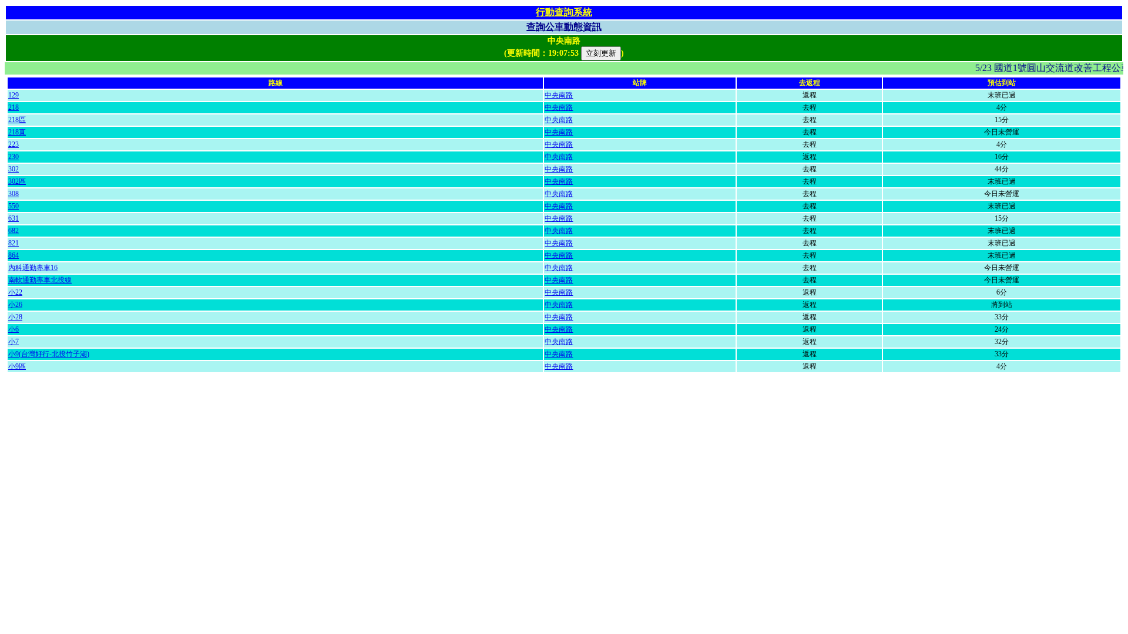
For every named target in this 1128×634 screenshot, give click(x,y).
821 (13, 243)
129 (13, 95)
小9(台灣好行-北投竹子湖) (48, 354)
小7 (13, 342)
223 (13, 144)
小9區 (17, 366)
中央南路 (559, 95)
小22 (15, 292)
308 (13, 194)
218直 (17, 132)
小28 (15, 317)
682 (13, 231)
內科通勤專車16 (33, 268)
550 (13, 206)
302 (13, 169)
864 (13, 255)
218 (13, 107)
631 (13, 218)
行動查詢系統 (564, 12)
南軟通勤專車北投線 (40, 280)
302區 (17, 181)
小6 (13, 329)
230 (13, 157)
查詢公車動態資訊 (564, 27)
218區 (17, 120)
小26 (15, 305)
